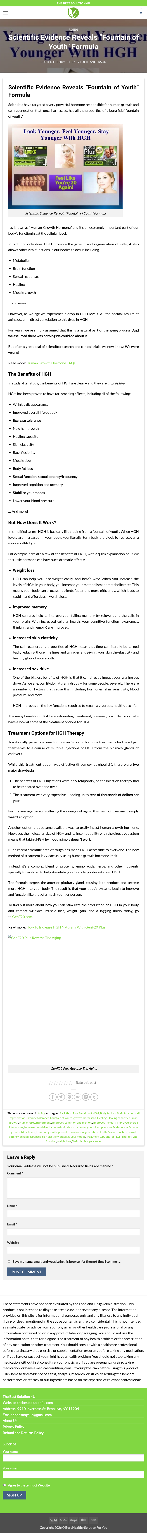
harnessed (89, 1117)
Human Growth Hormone (35, 1122)
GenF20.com (22, 916)
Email (12, 1224)
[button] (5, 13)
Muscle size (28, 1132)
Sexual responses (30, 1136)
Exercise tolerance (38, 1117)
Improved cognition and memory (72, 1122)
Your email (10, 1468)
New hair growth (46, 1132)
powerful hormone (69, 1132)
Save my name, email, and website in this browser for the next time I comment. (66, 1261)
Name (12, 1206)
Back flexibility (69, 1113)
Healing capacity (118, 1117)
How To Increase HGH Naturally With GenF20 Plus (66, 927)
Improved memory (104, 1122)
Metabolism (120, 1127)
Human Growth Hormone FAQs (51, 363)
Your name (10, 1451)
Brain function (125, 1113)
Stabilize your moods (72, 1136)
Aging (73, 29)
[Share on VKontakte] (77, 1097)
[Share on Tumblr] (94, 1097)
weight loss (64, 1141)
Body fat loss (108, 1113)
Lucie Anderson (93, 62)
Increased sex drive (36, 1127)
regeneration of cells (94, 1132)
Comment (15, 1173)
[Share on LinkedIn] (86, 1097)
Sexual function (117, 1132)
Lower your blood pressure (95, 1127)
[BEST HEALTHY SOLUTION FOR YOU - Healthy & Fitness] (73, 12)
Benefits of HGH (89, 1113)
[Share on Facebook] (52, 1097)
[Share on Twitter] (61, 1097)
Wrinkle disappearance (86, 1141)
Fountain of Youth (61, 1117)
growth (77, 1117)
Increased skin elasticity (63, 1127)
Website (13, 1242)
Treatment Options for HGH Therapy (109, 1136)
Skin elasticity (50, 1136)
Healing (102, 1117)
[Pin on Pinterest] (69, 1097)
